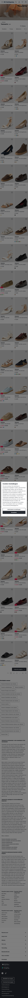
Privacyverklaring (6, 505)
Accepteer (14, 512)
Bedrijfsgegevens (14, 505)
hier (16, 503)
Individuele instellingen (14, 509)
